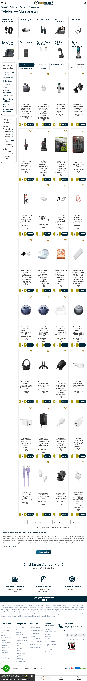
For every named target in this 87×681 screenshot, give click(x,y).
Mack (32, 641)
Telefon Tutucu (6, 105)
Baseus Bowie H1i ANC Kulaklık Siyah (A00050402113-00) (26, 385)
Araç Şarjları (8, 78)
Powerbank (8, 96)
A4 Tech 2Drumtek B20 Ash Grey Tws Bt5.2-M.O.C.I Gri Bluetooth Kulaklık (26, 109)
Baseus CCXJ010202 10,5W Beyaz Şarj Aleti (78, 441)
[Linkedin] (80, 635)
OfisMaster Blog (5, 631)
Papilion (33, 627)
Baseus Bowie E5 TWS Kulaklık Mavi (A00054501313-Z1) (26, 330)
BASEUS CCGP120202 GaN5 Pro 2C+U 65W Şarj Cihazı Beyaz (26, 441)
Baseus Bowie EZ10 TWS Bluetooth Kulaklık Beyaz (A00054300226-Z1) (61, 331)
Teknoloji (19, 659)
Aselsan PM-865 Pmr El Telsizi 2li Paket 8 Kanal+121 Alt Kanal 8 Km (61, 165)
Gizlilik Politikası (5, 647)
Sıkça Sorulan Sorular (50, 646)
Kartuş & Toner (19, 644)
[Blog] (84, 635)
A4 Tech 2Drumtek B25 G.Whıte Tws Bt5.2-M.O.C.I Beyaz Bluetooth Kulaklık (43, 110)
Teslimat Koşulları (48, 651)
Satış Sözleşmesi (6, 636)
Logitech (33, 633)
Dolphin (39, 627)
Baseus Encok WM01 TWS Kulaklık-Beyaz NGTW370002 (43, 495)
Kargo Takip (50, 642)
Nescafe (33, 630)
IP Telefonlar (8, 84)
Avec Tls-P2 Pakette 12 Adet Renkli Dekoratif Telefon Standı (78, 219)
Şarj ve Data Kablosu (8, 100)
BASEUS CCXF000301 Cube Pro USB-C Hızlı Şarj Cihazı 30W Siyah (43, 442)
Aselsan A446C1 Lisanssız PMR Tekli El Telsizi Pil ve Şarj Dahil (43, 165)
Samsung (39, 641)
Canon (32, 636)
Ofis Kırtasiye (21, 637)
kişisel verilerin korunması (19, 678)
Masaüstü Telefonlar (7, 92)
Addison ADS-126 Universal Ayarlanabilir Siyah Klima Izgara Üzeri (61, 108)
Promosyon (20, 662)
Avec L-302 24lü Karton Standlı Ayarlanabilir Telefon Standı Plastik (61, 220)
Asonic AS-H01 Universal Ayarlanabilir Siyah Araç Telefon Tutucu (26, 219)
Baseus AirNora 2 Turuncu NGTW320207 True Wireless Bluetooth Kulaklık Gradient (61, 276)
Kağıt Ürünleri (21, 640)
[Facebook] (67, 635)
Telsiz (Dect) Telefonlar (8, 111)
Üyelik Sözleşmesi (6, 641)
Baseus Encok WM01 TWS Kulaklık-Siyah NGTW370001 (60, 495)
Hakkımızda (6, 627)
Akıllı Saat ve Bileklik (8, 74)
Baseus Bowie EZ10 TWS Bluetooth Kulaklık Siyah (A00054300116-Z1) (78, 331)
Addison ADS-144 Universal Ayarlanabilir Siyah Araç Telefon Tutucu (78, 108)
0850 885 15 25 (44, 599)
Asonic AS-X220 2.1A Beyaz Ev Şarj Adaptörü (43, 218)
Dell (38, 647)
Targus (39, 644)
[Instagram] (76, 635)
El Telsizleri (7, 81)
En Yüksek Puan (26, 68)
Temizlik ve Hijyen (20, 655)
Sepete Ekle (30, 125)
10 (68, 522)
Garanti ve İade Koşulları (50, 630)
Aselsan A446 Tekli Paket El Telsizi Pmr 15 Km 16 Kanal (26, 164)
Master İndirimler (20, 633)
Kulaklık (6, 87)
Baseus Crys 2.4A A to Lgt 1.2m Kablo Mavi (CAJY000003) (26, 496)
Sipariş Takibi (50, 655)
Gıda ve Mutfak (19, 649)
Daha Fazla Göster (43, 552)
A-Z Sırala (42, 68)
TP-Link (38, 637)
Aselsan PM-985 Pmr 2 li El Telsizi (78, 164)
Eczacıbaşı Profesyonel (21, 628)
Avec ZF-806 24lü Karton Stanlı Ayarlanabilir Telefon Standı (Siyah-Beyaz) (26, 275)
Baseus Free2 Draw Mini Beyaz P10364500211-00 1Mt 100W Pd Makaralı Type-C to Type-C (78, 499)
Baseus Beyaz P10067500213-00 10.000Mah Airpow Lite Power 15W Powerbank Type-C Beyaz (78, 276)
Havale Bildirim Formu (48, 637)
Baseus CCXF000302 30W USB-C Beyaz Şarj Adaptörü (61, 441)
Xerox (32, 647)
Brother (39, 630)
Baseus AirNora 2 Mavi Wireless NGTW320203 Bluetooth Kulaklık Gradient (43, 276)
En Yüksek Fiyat (57, 65)
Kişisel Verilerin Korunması (5, 653)
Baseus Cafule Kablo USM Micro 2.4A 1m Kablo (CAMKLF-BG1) (43, 385)
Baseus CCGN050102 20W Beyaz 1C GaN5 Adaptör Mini (78, 385)
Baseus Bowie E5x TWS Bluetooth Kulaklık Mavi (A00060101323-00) (43, 331)
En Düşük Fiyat (41, 65)
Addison (33, 644)
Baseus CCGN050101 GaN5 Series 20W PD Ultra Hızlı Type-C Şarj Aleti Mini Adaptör (61, 387)
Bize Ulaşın (6, 658)
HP (37, 633)
